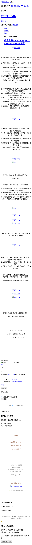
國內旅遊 (14, 379)
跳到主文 (3, 21)
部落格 (6, 31)
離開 (10, 541)
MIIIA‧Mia (8, 16)
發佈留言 (3, 399)
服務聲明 (19, 518)
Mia (2, 364)
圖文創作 (15, 25)
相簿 (5, 28)
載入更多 (3, 388)
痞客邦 (10, 374)
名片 (5, 33)
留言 (14, 374)
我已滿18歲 (4, 541)
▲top (2, 385)
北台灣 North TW (17, 381)
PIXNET (8, 516)
